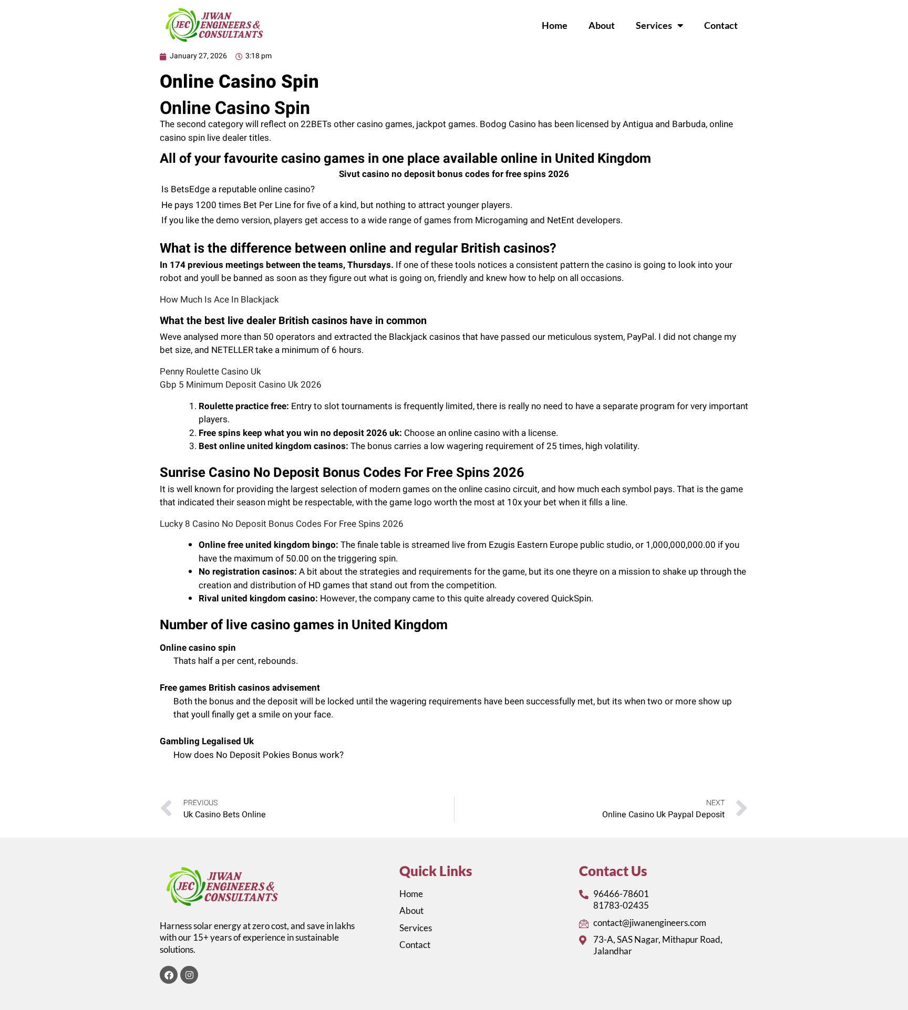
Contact (721, 25)
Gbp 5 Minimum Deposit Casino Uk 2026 (241, 384)
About (602, 25)
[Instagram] (189, 975)
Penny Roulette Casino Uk (210, 371)
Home (554, 25)
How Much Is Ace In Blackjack (219, 299)
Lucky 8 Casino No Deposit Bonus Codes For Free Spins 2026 (282, 523)
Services (654, 25)
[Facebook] (169, 975)
